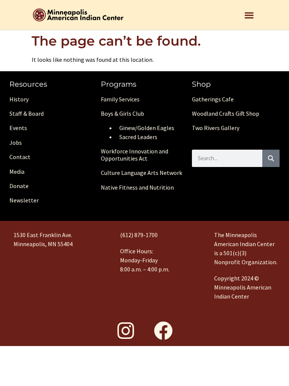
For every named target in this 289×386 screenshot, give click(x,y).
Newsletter (24, 200)
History (19, 99)
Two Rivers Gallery (215, 128)
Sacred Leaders (138, 137)
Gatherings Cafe (213, 99)
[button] (249, 15)
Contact (19, 157)
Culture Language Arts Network (141, 172)
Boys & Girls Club (122, 113)
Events (18, 128)
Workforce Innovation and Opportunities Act (134, 154)
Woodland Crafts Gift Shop (225, 113)
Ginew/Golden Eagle (145, 128)
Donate (19, 186)
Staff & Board (26, 113)
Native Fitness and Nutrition (137, 187)
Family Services (120, 99)
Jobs (15, 142)
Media (16, 171)
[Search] (271, 158)
